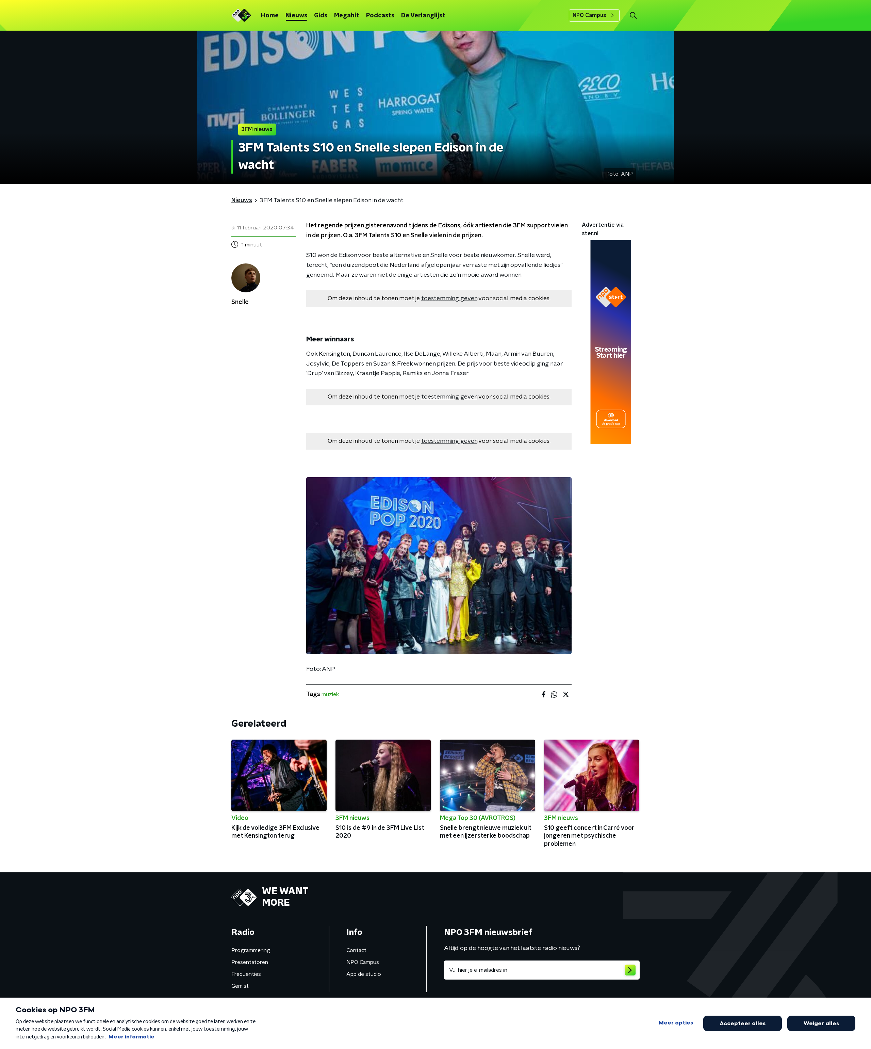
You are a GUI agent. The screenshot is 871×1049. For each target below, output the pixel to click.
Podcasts (380, 16)
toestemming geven (449, 298)
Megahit (346, 16)
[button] (633, 15)
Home (270, 16)
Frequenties (246, 974)
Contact (356, 950)
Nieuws (296, 16)
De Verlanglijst (423, 16)
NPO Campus (589, 15)
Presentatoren (249, 962)
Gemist (240, 986)
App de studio (363, 974)
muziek (330, 694)
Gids (320, 16)
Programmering (250, 950)
